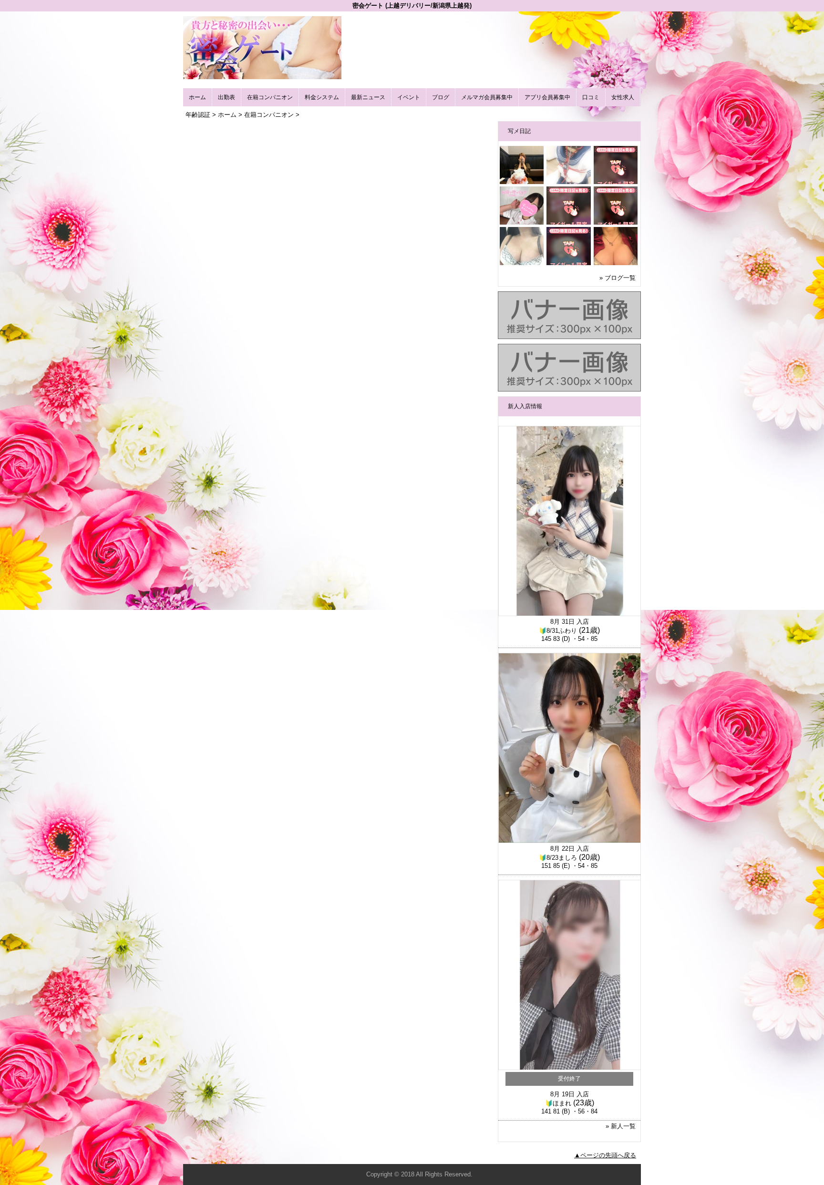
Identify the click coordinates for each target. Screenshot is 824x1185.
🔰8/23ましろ (558, 857)
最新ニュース (368, 97)
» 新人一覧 (621, 1126)
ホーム (197, 97)
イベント (408, 97)
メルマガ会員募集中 (487, 97)
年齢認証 (197, 114)
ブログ (440, 97)
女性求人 (622, 97)
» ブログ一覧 (617, 277)
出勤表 (226, 97)
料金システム (322, 97)
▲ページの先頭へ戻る (605, 1155)
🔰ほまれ (558, 1103)
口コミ (590, 97)
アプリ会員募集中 (547, 97)
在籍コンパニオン (270, 97)
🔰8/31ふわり (558, 630)
